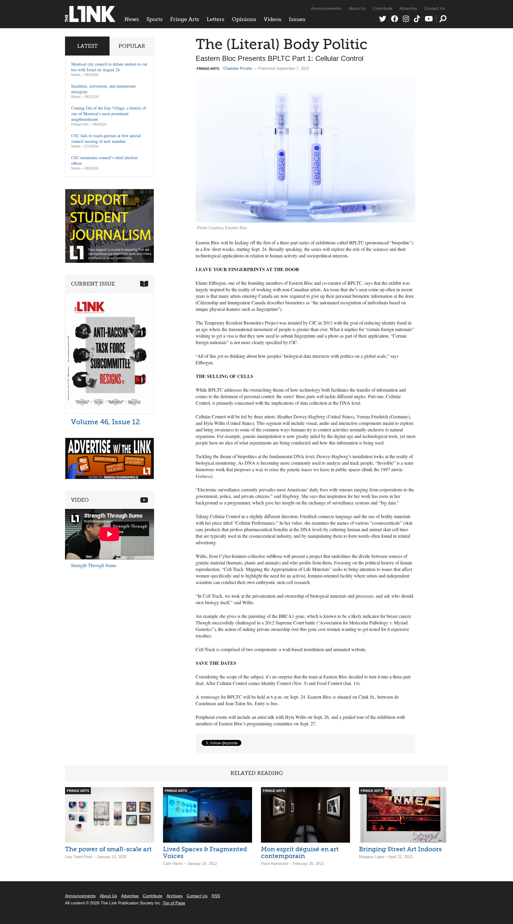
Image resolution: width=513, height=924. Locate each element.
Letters (215, 19)
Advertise (408, 8)
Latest (87, 46)
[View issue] (109, 412)
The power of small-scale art (108, 849)
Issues (297, 19)
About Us (357, 8)
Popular (131, 46)
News (131, 19)
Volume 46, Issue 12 (105, 421)
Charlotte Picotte (237, 68)
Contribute (382, 8)
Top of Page (174, 903)
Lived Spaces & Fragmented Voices (205, 852)
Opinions (244, 19)
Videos (272, 19)
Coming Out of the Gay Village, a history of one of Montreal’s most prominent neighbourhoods (108, 113)
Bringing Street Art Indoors (400, 849)
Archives (175, 895)
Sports (154, 19)
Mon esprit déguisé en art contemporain (300, 852)
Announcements (326, 8)
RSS (216, 895)
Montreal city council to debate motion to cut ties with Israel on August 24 (109, 66)
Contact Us (434, 8)
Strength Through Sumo (93, 565)
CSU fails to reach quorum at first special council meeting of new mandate (106, 138)
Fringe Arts (184, 19)
